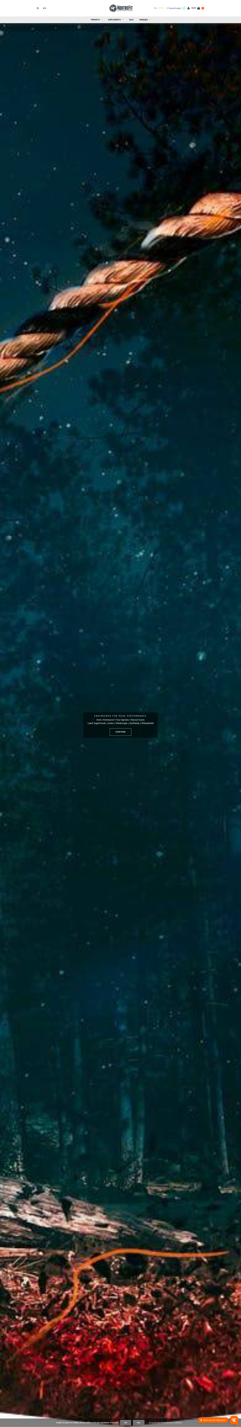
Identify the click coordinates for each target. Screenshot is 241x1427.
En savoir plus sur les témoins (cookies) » (165, 1423)
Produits (95, 20)
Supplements (114, 20)
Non (138, 1423)
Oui (125, 1423)
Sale (131, 20)
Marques (143, 20)
